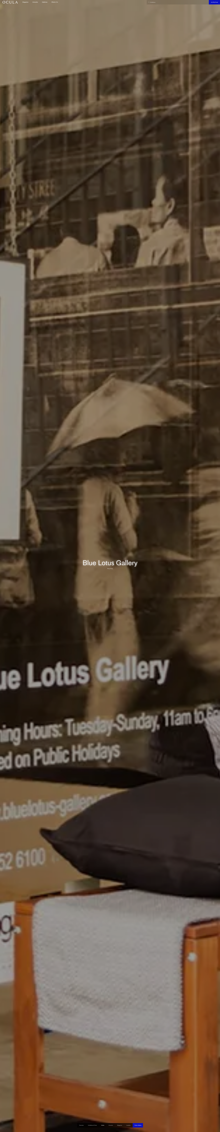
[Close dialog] (124, 558)
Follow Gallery (110, 569)
